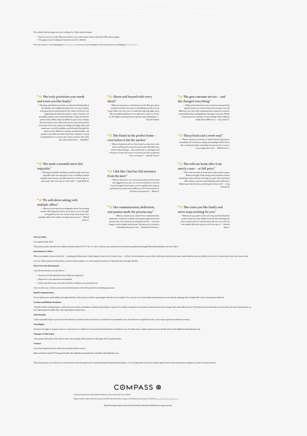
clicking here (69, 45)
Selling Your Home (141, 11)
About (157, 15)
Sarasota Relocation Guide (117, 11)
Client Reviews (175, 11)
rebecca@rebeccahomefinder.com (166, 399)
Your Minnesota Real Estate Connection (203, 11)
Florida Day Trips (142, 15)
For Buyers (159, 11)
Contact (168, 15)
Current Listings (94, 11)
